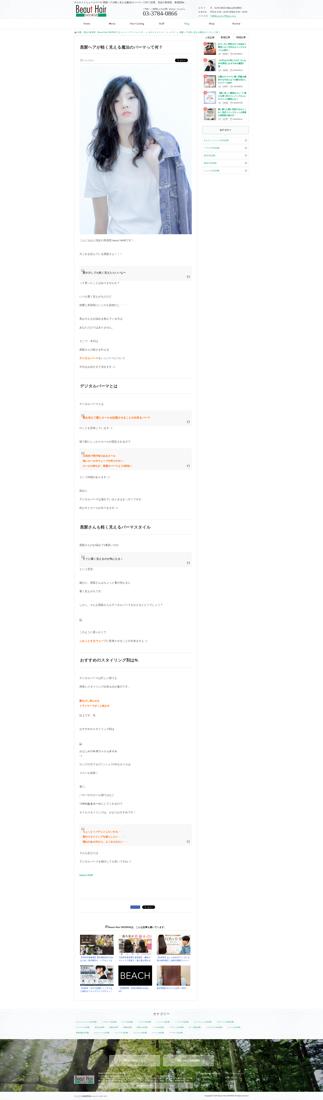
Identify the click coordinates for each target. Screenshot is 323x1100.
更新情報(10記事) (82, 1033)
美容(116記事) (210, 163)
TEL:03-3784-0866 (188, 1060)
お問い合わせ (231, 1077)
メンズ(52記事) (158, 1027)
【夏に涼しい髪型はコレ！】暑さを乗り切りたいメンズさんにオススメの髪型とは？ (232, 96)
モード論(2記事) (195, 1027)
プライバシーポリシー (235, 1073)
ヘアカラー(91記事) (109, 1022)
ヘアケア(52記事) (212, 148)
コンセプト (206, 1081)
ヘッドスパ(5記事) (182, 1022)
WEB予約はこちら (134, 1060)
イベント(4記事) (158, 1033)
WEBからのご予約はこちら (223, 16)
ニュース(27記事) (212, 170)
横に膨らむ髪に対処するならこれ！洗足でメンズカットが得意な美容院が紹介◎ (232, 112)
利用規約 (205, 1085)
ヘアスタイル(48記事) (214, 1027)
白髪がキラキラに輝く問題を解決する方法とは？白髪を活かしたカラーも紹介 (232, 79)
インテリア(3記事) (121, 1033)
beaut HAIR (86, 875)
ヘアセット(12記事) (176, 1027)
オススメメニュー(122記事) (216, 140)
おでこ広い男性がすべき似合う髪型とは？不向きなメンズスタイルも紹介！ (232, 47)
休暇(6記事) (127, 1027)
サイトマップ (231, 1081)
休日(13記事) (210, 155)
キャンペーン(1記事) (102, 1033)
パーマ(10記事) (127, 1022)
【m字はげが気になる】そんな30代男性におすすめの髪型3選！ (232, 63)
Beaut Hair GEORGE (210, 1073)
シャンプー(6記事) (163, 1022)
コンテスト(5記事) (140, 1033)
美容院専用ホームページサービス (94, 1096)
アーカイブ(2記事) (176, 1033)
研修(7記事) (113, 1027)
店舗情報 (205, 1077)
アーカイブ (230, 1085)
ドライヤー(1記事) (83, 1027)
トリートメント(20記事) (202, 1022)
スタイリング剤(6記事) (225, 1022)
